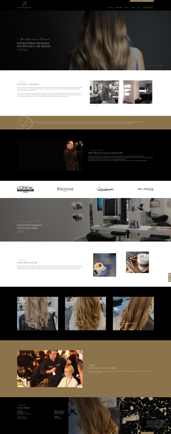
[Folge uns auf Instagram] (169, 277)
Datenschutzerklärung (155, 428)
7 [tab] (159, 66)
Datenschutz (150, 432)
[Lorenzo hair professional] (24, 5)
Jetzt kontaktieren (148, 7)
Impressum (144, 432)
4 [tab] (153, 66)
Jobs (139, 7)
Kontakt (133, 7)
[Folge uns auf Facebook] (169, 280)
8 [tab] (161, 66)
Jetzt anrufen (21, 231)
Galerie (126, 7)
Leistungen (119, 7)
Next (81, 387)
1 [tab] (147, 66)
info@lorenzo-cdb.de (147, 1)
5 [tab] (155, 66)
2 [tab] (149, 66)
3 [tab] (151, 66)
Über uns (110, 7)
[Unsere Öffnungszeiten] (169, 274)
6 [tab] (157, 66)
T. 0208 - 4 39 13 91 (135, 1)
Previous (78, 387)
